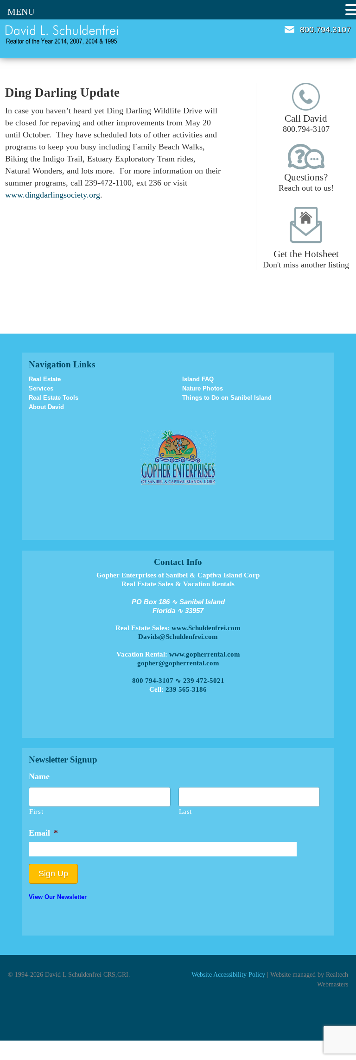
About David (46, 406)
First (36, 811)
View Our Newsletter (58, 896)
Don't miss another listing (306, 258)
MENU (20, 11)
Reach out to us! (306, 182)
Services (41, 388)
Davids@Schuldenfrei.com (178, 636)
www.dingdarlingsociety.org (52, 194)
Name (39, 776)
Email (289, 29)
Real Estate (45, 379)
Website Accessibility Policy (228, 974)
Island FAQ (198, 379)
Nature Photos (202, 388)
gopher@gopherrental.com (178, 663)
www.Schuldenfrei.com (206, 628)
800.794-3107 (306, 123)
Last (185, 811)
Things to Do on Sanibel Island (227, 397)
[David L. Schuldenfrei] (62, 34)
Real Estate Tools (53, 397)
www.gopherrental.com (204, 654)
